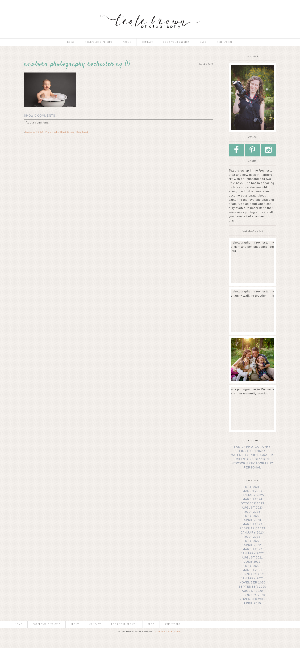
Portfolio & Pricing (99, 42)
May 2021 (252, 565)
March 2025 (252, 490)
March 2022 (252, 549)
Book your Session (176, 42)
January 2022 (252, 553)
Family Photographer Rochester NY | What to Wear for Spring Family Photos (252, 299)
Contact (147, 42)
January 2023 (252, 532)
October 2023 (252, 503)
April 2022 (252, 545)
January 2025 (252, 495)
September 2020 (252, 586)
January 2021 (252, 578)
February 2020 (252, 595)
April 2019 (252, 603)
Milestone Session (252, 459)
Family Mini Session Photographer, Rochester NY (252, 346)
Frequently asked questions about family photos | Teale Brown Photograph (252, 250)
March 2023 (252, 524)
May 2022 (252, 540)
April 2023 (252, 520)
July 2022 (252, 536)
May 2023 (252, 515)
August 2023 (252, 507)
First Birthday (252, 450)
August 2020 (252, 590)
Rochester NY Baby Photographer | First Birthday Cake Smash (56, 132)
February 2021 (252, 574)
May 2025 (252, 486)
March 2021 (252, 570)
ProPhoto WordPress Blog (168, 631)
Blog (203, 42)
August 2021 (252, 557)
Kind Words (225, 42)
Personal (252, 467)
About (127, 42)
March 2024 (252, 499)
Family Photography (252, 446)
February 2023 (252, 528)
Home (71, 42)
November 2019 (252, 599)
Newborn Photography (252, 463)
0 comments (39, 115)
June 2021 (252, 561)
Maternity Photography (252, 455)
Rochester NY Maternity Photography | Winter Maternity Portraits (252, 395)
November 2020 (252, 582)
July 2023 (252, 511)
